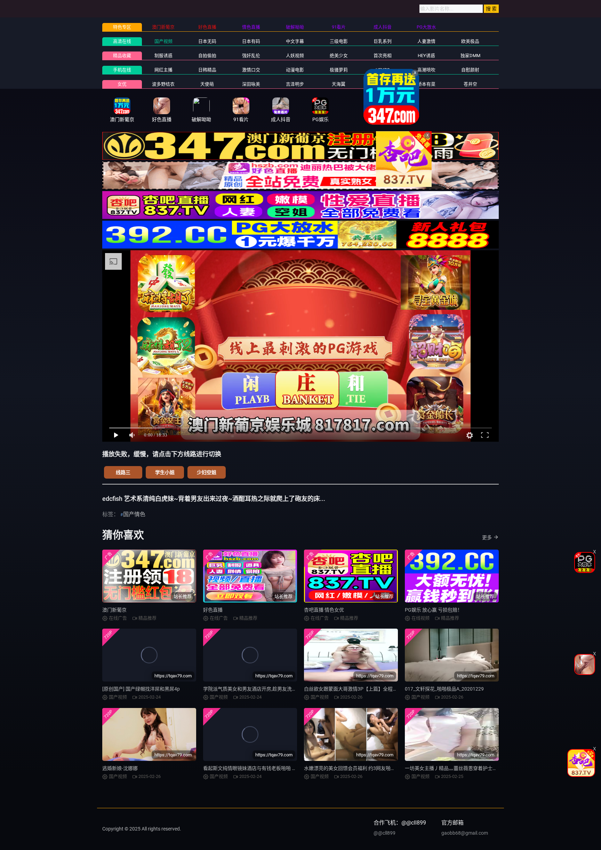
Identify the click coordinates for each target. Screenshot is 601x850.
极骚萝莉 (339, 69)
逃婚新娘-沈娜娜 (120, 768)
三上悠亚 (383, 84)
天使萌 (207, 84)
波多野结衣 (163, 84)
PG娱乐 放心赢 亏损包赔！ (433, 610)
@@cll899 (384, 833)
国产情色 (134, 514)
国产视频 (163, 41)
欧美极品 (470, 41)
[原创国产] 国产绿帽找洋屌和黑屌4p (141, 689)
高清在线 (122, 41)
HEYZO (383, 69)
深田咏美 (251, 84)
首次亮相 (383, 55)
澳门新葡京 (114, 610)
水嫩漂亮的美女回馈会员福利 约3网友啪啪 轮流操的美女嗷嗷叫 (372, 768)
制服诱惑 (163, 55)
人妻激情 (426, 41)
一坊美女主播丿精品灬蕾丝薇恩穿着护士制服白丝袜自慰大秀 (470, 768)
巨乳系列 (383, 41)
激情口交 (251, 69)
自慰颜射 (470, 69)
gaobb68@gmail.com (464, 833)
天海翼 (338, 84)
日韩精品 (207, 69)
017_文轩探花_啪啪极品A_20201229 (444, 689)
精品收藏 (122, 55)
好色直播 (213, 610)
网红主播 (163, 69)
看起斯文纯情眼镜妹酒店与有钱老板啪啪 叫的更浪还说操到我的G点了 (278, 768)
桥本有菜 (426, 84)
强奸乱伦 (251, 55)
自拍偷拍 (207, 55)
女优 (122, 84)
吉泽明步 (295, 84)
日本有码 (251, 41)
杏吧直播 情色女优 (324, 610)
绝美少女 (339, 55)
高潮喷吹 (426, 69)
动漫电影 (295, 69)
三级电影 (339, 41)
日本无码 (207, 41)
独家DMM (470, 55)
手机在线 (122, 69)
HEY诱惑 (426, 55)
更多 (487, 537)
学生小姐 (165, 472)
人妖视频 (295, 55)
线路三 (123, 472)
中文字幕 (295, 41)
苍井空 (470, 84)
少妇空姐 (206, 472)
